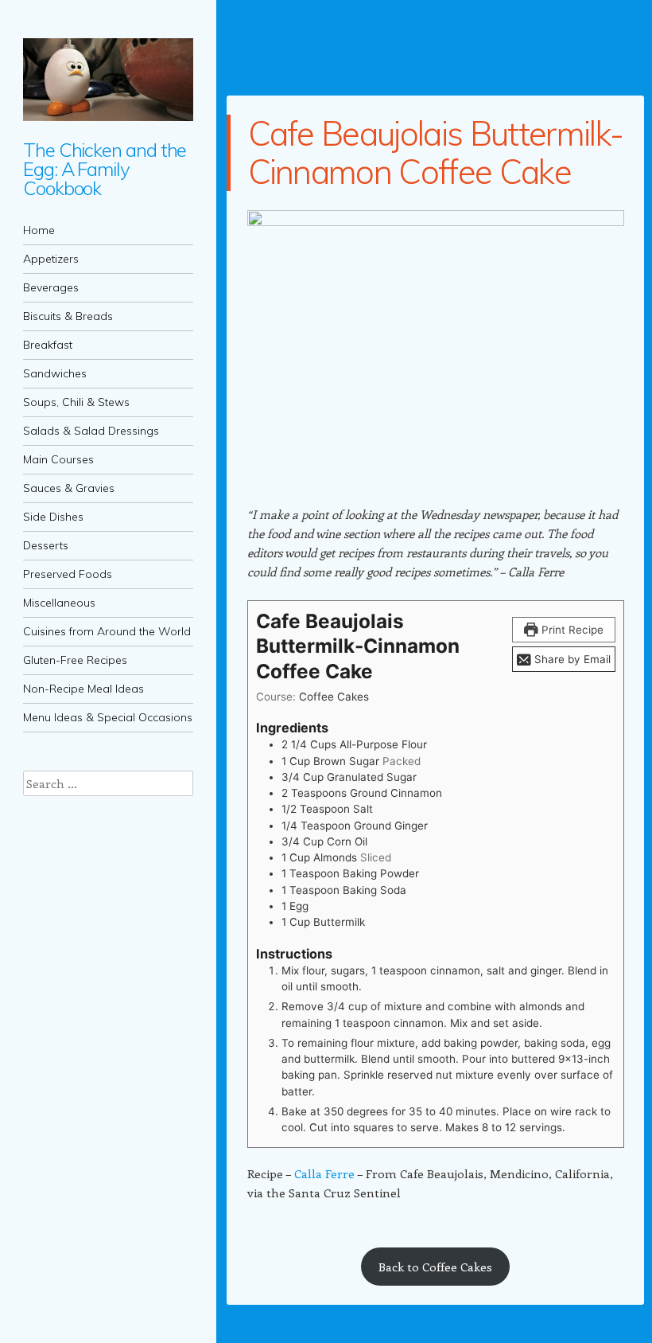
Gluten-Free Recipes (75, 660)
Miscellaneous (59, 602)
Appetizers (51, 259)
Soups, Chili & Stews (76, 402)
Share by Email (571, 659)
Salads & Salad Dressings (91, 431)
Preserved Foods (67, 574)
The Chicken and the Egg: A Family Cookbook (104, 169)
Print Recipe (570, 629)
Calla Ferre (324, 1173)
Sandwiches (55, 373)
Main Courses (58, 459)
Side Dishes (53, 516)
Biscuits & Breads (68, 316)
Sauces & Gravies (68, 488)
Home (39, 230)
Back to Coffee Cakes (435, 1267)
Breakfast (47, 345)
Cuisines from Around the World (107, 631)
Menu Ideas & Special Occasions (107, 717)
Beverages (51, 287)
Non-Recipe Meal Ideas (83, 688)
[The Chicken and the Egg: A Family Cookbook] (108, 79)
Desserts (45, 545)
